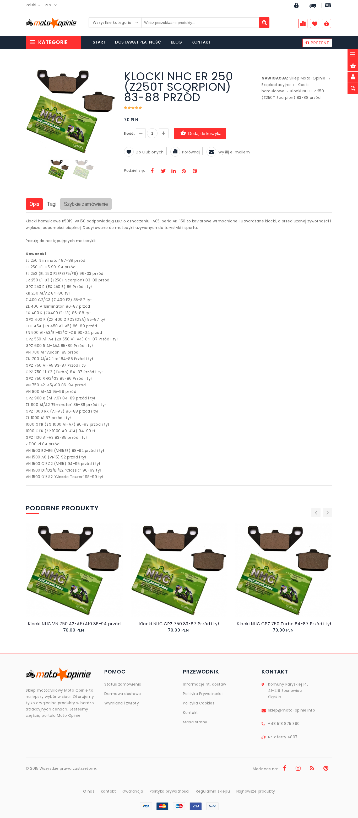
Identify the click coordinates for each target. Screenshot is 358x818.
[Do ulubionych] (80, 575)
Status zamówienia (123, 684)
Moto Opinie (69, 715)
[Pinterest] (194, 171)
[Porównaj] (86, 575)
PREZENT (319, 43)
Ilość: (129, 133)
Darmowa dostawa (122, 693)
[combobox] (35, 5)
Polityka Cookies (198, 703)
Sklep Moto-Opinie (307, 78)
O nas (89, 791)
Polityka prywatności (169, 791)
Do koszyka (69, 575)
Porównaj (191, 152)
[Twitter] (163, 171)
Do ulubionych (150, 152)
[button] (111, 72)
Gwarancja (132, 791)
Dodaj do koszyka (204, 133)
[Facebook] (152, 171)
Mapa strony (195, 722)
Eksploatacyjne (276, 84)
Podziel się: (134, 170)
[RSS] (184, 171)
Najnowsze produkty (255, 791)
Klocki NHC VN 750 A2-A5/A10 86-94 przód (74, 624)
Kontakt (190, 712)
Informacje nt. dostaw (204, 684)
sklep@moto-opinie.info (291, 710)
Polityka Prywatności (203, 693)
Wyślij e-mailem (234, 152)
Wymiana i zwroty (121, 703)
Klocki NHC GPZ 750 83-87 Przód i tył (179, 624)
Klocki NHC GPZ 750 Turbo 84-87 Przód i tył (284, 624)
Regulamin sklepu (213, 791)
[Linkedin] (173, 171)
